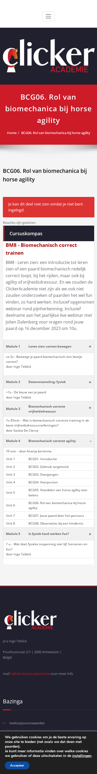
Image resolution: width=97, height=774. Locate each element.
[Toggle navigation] (48, 16)
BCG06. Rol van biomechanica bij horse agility (55, 132)
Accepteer (17, 765)
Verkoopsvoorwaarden (27, 723)
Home (12, 132)
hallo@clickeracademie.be (30, 673)
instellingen (81, 756)
